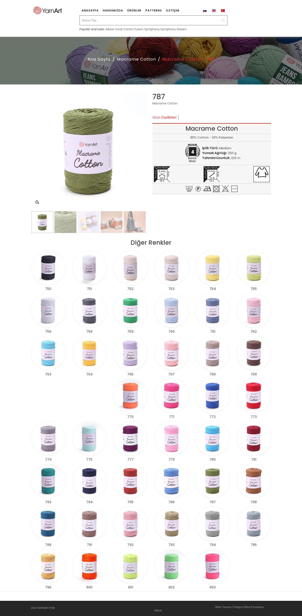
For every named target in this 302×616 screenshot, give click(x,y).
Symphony (152, 29)
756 (48, 331)
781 (253, 459)
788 (254, 502)
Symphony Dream (173, 29)
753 (171, 288)
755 (254, 288)
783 (48, 502)
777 (130, 459)
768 (213, 374)
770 (130, 416)
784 (89, 502)
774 (48, 459)
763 (48, 374)
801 (130, 587)
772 (213, 416)
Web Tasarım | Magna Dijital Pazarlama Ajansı (209, 608)
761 (212, 331)
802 (171, 587)
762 (254, 331)
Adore (110, 29)
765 (130, 374)
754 (213, 288)
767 (171, 374)
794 (213, 544)
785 (130, 502)
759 (130, 331)
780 (213, 459)
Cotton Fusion (133, 29)
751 (89, 288)
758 (89, 331)
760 (171, 331)
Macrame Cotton (136, 59)
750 (48, 288)
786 (171, 502)
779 (171, 459)
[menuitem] (90, 10)
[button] (37, 202)
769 (254, 374)
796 (48, 587)
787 (213, 502)
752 (130, 288)
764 (89, 374)
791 (89, 544)
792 (130, 544)
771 (171, 416)
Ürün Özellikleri (164, 117)
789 (48, 544)
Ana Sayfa (99, 59)
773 (254, 416)
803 (213, 587)
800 (89, 587)
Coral (118, 29)
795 (254, 544)
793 (171, 544)
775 (89, 459)
